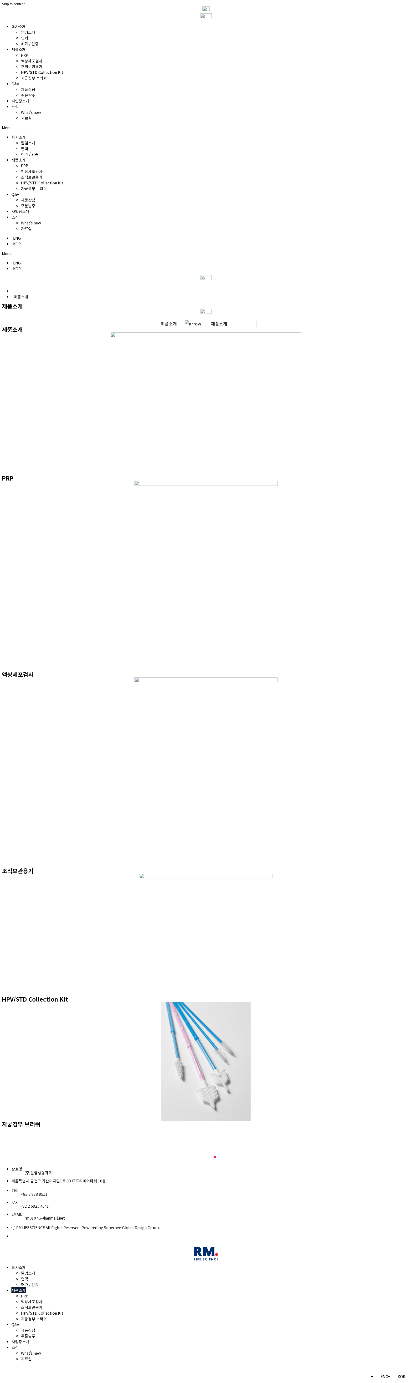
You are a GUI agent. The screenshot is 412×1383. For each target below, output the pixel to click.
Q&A (15, 83)
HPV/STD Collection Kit (42, 72)
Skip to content (13, 4)
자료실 (26, 118)
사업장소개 (20, 101)
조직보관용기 (31, 66)
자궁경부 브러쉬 (34, 78)
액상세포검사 (31, 61)
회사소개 (18, 26)
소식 (15, 106)
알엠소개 (28, 32)
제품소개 (18, 49)
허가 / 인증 (30, 43)
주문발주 (28, 95)
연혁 (24, 38)
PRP (24, 55)
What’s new (31, 112)
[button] (206, 127)
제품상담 (28, 89)
